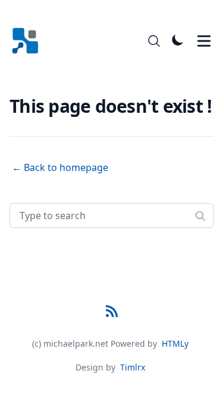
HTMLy (175, 343)
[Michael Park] (29, 41)
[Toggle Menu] (203, 40)
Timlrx (132, 367)
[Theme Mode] (178, 40)
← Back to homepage (60, 167)
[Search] (154, 41)
